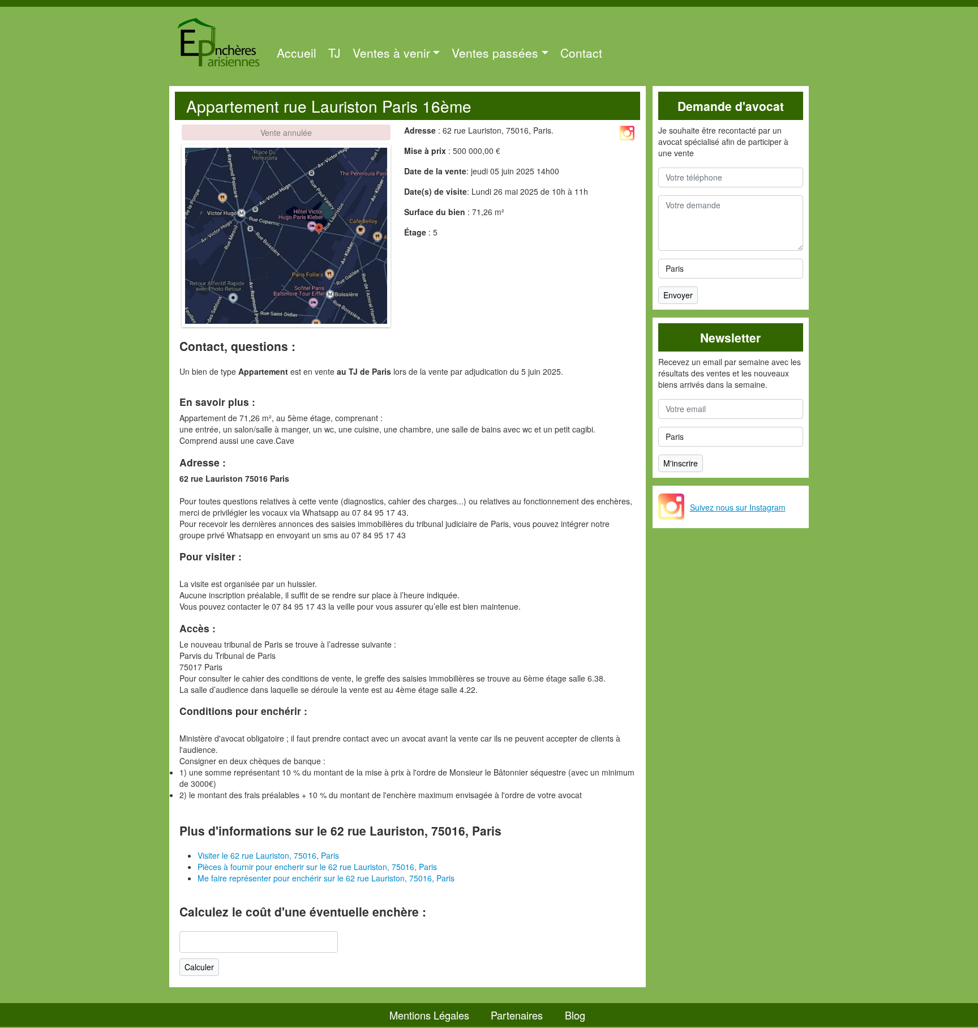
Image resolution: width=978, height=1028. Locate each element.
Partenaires (517, 1015)
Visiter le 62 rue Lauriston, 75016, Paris (268, 855)
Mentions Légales (429, 1015)
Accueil (296, 52)
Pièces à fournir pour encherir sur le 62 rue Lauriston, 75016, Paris (317, 866)
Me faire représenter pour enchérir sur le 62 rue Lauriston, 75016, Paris (326, 878)
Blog (575, 1015)
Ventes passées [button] (495, 52)
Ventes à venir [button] (391, 52)
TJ (334, 52)
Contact (581, 52)
